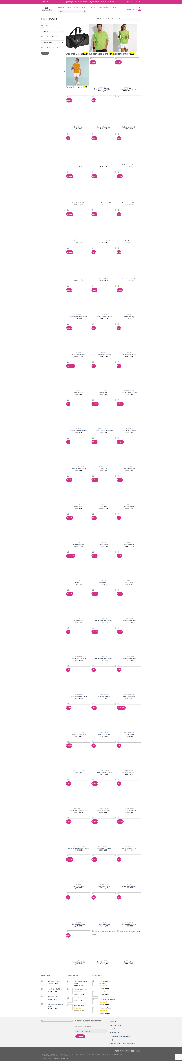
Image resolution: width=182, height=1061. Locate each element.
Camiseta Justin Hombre (129, 127)
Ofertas (82, 7)
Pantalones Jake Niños (129, 203)
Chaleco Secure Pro (129, 468)
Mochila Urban (78, 582)
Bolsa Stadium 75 (78, 544)
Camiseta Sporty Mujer (104, 962)
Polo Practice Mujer (129, 317)
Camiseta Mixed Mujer (103, 696)
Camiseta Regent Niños (78, 962)
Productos (62, 7)
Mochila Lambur (103, 392)
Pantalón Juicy (129, 241)
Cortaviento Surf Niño (129, 848)
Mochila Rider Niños (104, 924)
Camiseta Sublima (129, 734)
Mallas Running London (129, 620)
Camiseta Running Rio (129, 810)
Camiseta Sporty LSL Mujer (78, 317)
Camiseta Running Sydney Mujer (78, 810)
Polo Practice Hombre (78, 355)
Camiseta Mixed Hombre (129, 696)
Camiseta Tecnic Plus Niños (129, 392)
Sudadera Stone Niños (129, 886)
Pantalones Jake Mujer (104, 279)
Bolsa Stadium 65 (104, 544)
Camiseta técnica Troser (78, 468)
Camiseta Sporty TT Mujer (102, 89)
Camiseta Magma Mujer (104, 734)
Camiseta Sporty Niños (129, 772)
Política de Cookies (115, 1025)
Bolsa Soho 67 (103, 582)
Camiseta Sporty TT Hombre (127, 89)
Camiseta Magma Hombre (78, 734)
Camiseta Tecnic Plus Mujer (78, 430)
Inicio (44, 19)
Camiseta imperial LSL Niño (104, 772)
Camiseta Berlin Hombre (103, 848)
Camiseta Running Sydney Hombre (78, 848)
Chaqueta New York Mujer (78, 658)
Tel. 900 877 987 (114, 1032)
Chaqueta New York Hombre (78, 696)
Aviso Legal (113, 1021)
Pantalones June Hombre (103, 241)
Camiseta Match (78, 772)
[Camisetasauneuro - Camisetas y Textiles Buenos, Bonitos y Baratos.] (48, 9)
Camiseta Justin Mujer (103, 127)
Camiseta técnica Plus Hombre (104, 430)
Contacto (113, 7)
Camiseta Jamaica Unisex (129, 165)
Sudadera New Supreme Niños (104, 203)
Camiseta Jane (103, 165)
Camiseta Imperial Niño (78, 241)
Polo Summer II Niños (103, 886)
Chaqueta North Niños (78, 203)
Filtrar (45, 53)
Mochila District (78, 506)
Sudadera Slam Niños (78, 924)
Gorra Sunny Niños (78, 886)
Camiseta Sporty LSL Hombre (104, 317)
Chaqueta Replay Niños (129, 924)
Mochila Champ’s (129, 506)
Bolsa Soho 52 (129, 582)
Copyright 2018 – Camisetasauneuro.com (122, 1043)
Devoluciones (91, 7)
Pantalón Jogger (78, 279)
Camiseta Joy (78, 165)
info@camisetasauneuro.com (118, 1040)
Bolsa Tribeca (78, 620)
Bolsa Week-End (129, 544)
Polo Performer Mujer (104, 355)
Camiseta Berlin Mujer (103, 810)
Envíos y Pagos (103, 7)
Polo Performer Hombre (129, 355)
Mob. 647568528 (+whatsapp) (119, 1036)
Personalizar (73, 7)
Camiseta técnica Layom (129, 430)
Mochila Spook (78, 392)
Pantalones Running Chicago (103, 620)
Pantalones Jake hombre (129, 279)
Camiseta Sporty (129, 962)
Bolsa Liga (104, 506)
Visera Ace (103, 468)
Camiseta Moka (78, 127)
